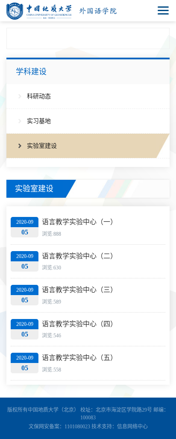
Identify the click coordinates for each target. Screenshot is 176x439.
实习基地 (39, 121)
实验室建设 (42, 146)
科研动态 (39, 96)
